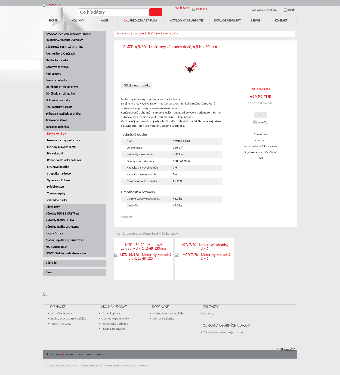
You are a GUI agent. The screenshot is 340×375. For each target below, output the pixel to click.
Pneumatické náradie (59, 107)
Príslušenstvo (55, 186)
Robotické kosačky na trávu (64, 160)
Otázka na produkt (137, 85)
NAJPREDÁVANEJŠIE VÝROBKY (64, 40)
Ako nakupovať (111, 313)
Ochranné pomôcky (58, 100)
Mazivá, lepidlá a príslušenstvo (64, 240)
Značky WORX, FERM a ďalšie (68, 318)
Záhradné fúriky (57, 200)
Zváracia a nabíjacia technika (63, 113)
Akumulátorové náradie (61, 53)
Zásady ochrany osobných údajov (223, 332)
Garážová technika (57, 67)
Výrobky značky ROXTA (60, 220)
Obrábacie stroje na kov (60, 93)
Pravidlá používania (113, 328)
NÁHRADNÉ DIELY (57, 247)
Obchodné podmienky (115, 318)
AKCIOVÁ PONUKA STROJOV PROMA (68, 33)
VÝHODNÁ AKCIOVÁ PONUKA (64, 47)
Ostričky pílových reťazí (61, 147)
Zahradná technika (57, 127)
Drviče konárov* (166, 33)
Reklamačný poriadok (115, 323)
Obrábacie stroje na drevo (62, 87)
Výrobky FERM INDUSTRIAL (62, 213)
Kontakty (208, 313)
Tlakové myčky (56, 193)
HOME (59, 354)
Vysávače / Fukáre (58, 180)
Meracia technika (56, 80)
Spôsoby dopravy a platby (168, 313)
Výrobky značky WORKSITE (62, 226)
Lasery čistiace (55, 233)
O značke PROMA (61, 313)
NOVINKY (70, 354)
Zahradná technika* (141, 33)
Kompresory (53, 73)
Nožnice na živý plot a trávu (64, 140)
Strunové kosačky (58, 167)
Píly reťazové (55, 153)
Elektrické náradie (57, 60)
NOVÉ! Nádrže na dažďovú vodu (66, 253)
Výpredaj (51, 262)
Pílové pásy (53, 207)
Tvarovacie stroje (56, 120)
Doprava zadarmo (163, 318)
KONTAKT (101, 354)
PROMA (121, 33)
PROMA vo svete (61, 323)
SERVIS (90, 354)
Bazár (49, 272)
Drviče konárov (56, 133)
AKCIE (80, 354)
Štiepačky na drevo (59, 173)
